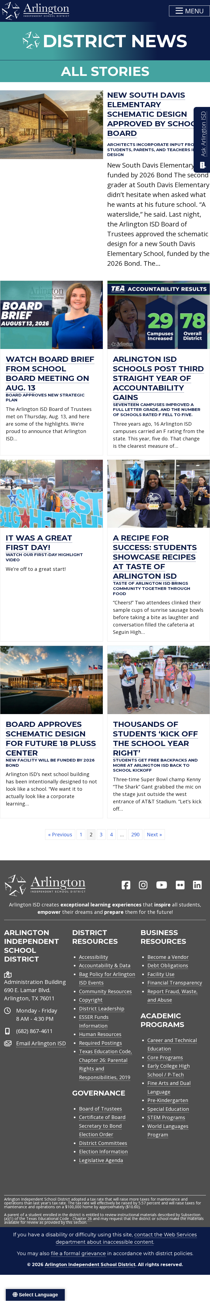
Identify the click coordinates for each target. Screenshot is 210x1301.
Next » (154, 834)
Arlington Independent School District (90, 1264)
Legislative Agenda (101, 1160)
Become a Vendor (168, 957)
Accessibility (93, 957)
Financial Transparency (174, 982)
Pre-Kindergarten (167, 1100)
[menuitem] (126, 885)
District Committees (103, 1143)
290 (135, 834)
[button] (189, 10)
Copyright (91, 999)
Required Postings (100, 1043)
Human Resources (100, 1034)
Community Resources (105, 991)
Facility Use (160, 974)
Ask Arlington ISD (203, 134)
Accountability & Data (104, 965)
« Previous (60, 834)
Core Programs (165, 1057)
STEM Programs (166, 1117)
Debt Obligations (167, 965)
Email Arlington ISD (41, 1043)
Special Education (168, 1109)
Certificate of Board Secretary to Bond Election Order (102, 1126)
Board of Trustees (100, 1108)
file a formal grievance (78, 1254)
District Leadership (101, 1008)
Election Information (103, 1151)
